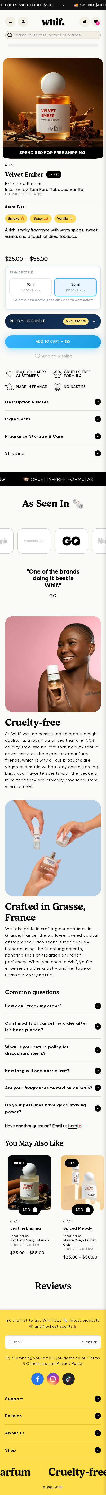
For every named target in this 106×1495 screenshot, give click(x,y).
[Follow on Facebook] (37, 1379)
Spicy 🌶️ (40, 218)
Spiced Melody (77, 1228)
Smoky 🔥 (16, 218)
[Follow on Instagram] (53, 1379)
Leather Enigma (25, 1228)
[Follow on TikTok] (68, 1379)
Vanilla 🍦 (65, 218)
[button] (96, 21)
